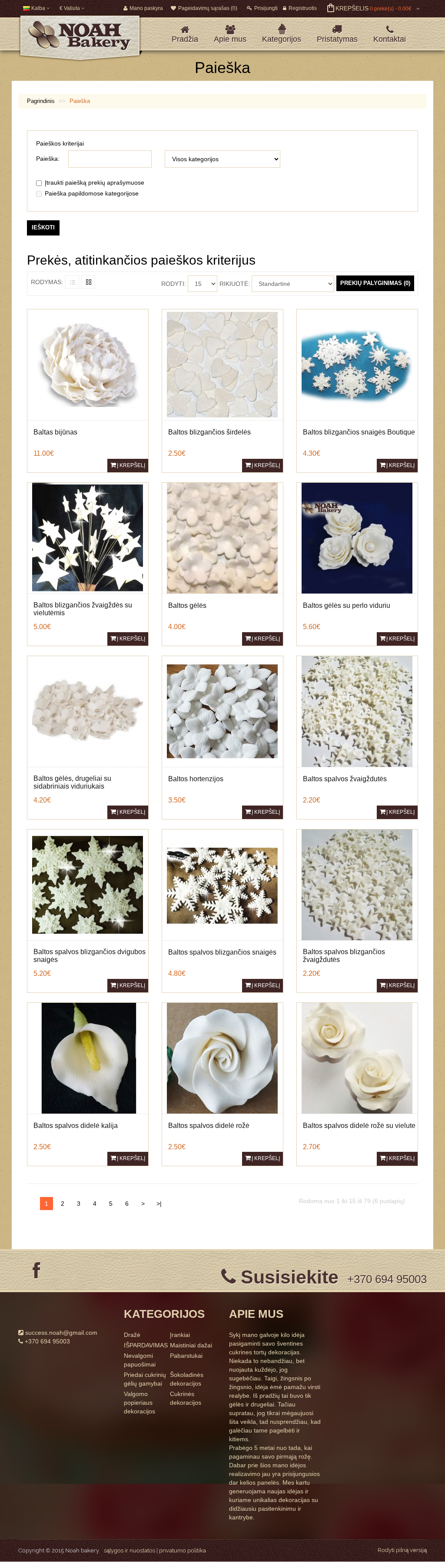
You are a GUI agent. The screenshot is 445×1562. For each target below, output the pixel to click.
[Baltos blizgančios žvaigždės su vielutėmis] (87, 537)
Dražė (132, 1334)
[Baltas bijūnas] (87, 364)
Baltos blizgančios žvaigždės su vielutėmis (82, 609)
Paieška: (48, 158)
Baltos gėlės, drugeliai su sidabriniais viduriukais (72, 782)
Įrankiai (180, 1334)
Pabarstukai (186, 1355)
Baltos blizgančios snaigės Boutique (359, 432)
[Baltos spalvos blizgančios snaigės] (222, 884)
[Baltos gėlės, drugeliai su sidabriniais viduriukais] (87, 710)
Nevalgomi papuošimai (140, 1360)
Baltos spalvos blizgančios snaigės (222, 952)
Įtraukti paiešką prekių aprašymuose (94, 182)
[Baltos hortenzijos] (222, 710)
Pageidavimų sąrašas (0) (207, 8)
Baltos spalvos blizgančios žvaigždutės (344, 955)
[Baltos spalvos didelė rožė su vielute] (357, 1057)
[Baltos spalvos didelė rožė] (222, 1057)
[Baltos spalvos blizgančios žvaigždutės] (357, 884)
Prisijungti (266, 8)
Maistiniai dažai (191, 1345)
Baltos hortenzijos (195, 779)
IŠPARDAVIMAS (146, 1345)
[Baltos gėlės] (222, 537)
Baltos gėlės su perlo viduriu (346, 605)
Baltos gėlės (187, 605)
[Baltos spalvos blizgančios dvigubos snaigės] (87, 884)
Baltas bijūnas (55, 432)
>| (159, 1203)
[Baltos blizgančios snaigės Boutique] (357, 364)
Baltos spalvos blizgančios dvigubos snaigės (89, 955)
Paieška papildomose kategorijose (92, 193)
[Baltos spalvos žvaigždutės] (357, 710)
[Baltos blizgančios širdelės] (222, 364)
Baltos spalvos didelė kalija (75, 1125)
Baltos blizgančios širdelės (209, 432)
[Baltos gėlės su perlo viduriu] (357, 537)
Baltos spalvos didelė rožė (208, 1125)
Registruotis (303, 8)
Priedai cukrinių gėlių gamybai (145, 1379)
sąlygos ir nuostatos (129, 1550)
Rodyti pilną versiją (402, 1550)
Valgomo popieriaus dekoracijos (139, 1402)
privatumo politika (182, 1550)
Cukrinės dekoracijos (185, 1398)
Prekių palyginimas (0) (375, 283)
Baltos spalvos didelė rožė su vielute (359, 1125)
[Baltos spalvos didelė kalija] (87, 1057)
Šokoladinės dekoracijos (186, 1379)
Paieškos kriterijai (60, 143)
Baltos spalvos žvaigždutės (345, 779)
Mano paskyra (146, 8)
